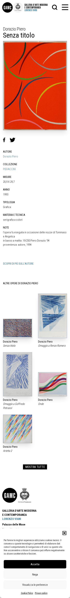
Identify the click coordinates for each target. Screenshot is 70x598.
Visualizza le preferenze (35, 584)
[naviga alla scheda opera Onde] (52, 384)
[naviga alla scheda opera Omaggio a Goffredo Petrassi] (17, 374)
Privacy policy (41, 593)
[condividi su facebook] (6, 140)
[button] (64, 533)
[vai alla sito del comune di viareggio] (24, 495)
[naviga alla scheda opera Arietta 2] (17, 429)
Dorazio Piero (10, 156)
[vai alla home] (9, 495)
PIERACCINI (9, 169)
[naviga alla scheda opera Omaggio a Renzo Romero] (52, 316)
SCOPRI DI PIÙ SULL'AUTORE (18, 263)
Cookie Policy (27, 593)
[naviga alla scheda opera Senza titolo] (17, 328)
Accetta (35, 564)
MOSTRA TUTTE (35, 467)
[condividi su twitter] (14, 140)
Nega (35, 574)
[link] (7, 7)
